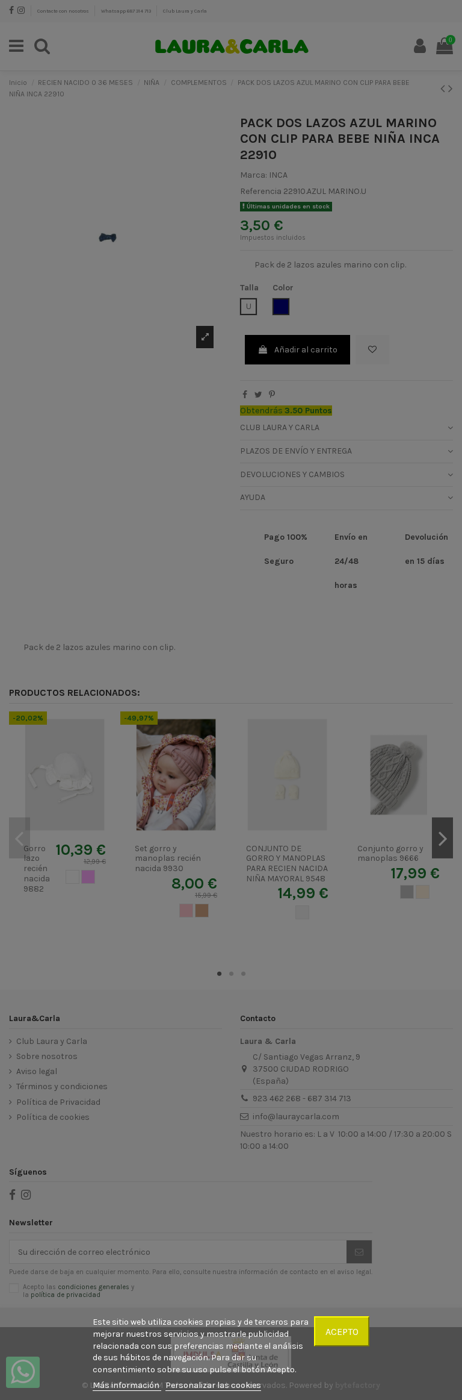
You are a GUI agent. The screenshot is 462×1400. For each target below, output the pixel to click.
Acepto (342, 1331)
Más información (127, 1385)
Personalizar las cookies (213, 1385)
